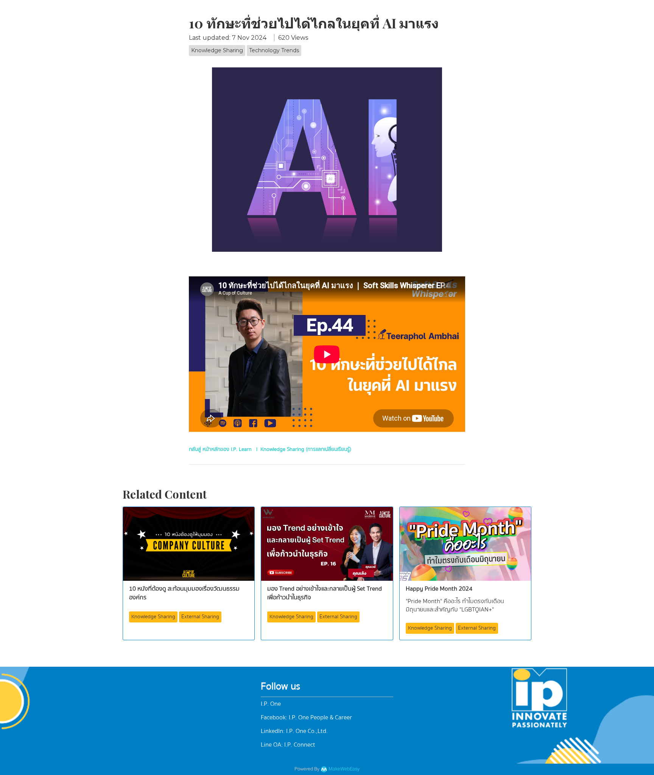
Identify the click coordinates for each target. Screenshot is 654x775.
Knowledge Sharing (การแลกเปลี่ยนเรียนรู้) (305, 449)
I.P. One (271, 704)
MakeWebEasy (344, 769)
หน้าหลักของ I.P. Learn (227, 449)
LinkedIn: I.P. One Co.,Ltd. (294, 731)
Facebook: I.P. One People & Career (306, 717)
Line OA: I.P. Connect (288, 745)
